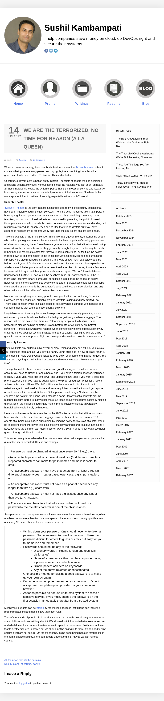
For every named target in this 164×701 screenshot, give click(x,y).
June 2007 (122, 453)
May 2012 (121, 417)
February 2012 (124, 432)
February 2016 (124, 360)
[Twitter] (51, 51)
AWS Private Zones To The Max (134, 175)
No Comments (39, 160)
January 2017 (124, 353)
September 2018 (125, 324)
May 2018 (121, 338)
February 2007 (124, 475)
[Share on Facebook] (3, 344)
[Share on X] (3, 350)
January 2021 (124, 302)
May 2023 (121, 259)
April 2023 (122, 266)
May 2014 (121, 396)
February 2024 (124, 245)
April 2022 (122, 273)
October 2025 (123, 216)
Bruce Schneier (85, 167)
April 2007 (122, 461)
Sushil (9, 160)
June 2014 (122, 389)
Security (22, 160)
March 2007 (123, 468)
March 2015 (123, 367)
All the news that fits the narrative (23, 660)
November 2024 (125, 237)
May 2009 (121, 446)
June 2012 (122, 410)
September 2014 (125, 381)
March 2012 (123, 425)
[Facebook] (46, 51)
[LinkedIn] (56, 51)
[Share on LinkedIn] (3, 357)
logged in (24, 683)
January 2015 (124, 374)
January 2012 (124, 439)
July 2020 (121, 309)
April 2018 (122, 345)
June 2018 (122, 331)
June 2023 (122, 252)
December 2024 (125, 230)
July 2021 (121, 288)
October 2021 (123, 281)
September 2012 (125, 403)
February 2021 (124, 295)
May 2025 (121, 223)
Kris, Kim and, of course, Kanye (22, 664)
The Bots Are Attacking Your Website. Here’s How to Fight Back (132, 142)
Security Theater (14, 207)
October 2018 (123, 317)
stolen (40, 608)
